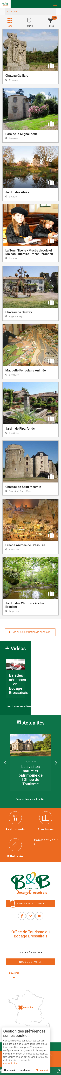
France (14, 973)
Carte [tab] (30, 26)
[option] (30, 762)
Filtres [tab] (50, 26)
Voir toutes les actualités (30, 799)
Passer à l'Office (30, 952)
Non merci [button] (9, 1070)
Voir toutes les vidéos (17, 706)
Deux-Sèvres (30, 980)
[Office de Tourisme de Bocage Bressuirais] (30, 883)
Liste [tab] (9, 26)
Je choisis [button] (25, 1070)
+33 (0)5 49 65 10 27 (30, 943)
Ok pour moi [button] (42, 1070)
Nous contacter (30, 962)
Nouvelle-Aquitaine (38, 973)
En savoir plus (10, 1063)
